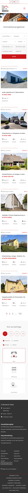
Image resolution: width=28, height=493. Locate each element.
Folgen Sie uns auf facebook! (9, 469)
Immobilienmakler (7, 424)
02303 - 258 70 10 (7, 414)
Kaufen (7, 345)
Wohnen (7, 340)
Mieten (14, 345)
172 (20, 314)
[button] (7, 36)
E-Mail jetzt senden (8, 417)
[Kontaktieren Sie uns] (10, 1)
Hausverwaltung (6, 435)
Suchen (14, 56)
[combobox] (9, 42)
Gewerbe (16, 340)
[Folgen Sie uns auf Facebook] (17, 1)
